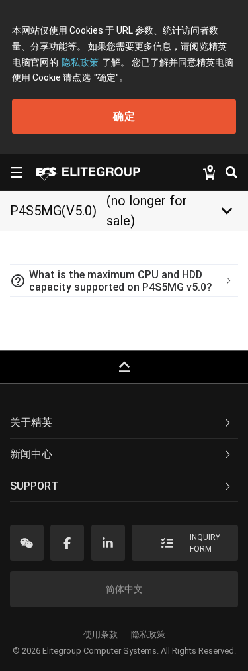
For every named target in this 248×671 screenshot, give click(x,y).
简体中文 (124, 589)
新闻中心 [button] (31, 454)
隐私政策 (80, 62)
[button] (124, 281)
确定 (124, 116)
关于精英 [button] (31, 422)
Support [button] (34, 486)
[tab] (124, 281)
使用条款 (100, 634)
